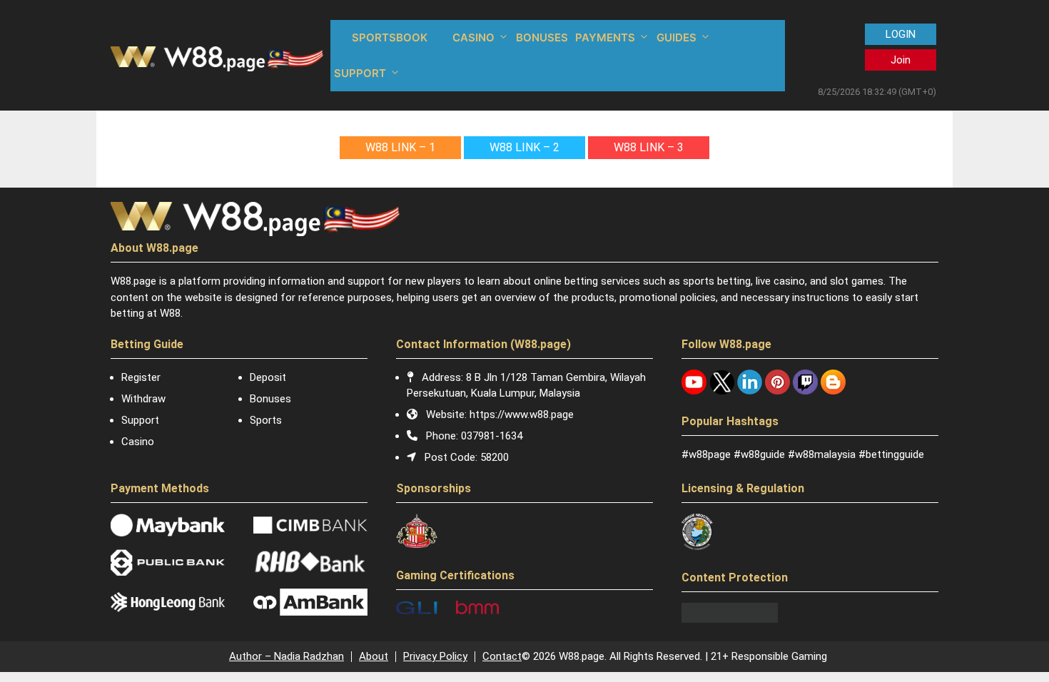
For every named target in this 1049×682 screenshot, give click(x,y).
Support (140, 420)
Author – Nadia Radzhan (286, 656)
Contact (502, 656)
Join (901, 60)
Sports (266, 420)
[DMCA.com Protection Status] (729, 619)
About (373, 656)
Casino (137, 441)
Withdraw (143, 398)
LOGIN (901, 34)
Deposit (268, 377)
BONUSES (542, 37)
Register (141, 377)
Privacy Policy (435, 656)
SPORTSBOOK (389, 37)
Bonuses (270, 398)
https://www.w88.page (522, 414)
